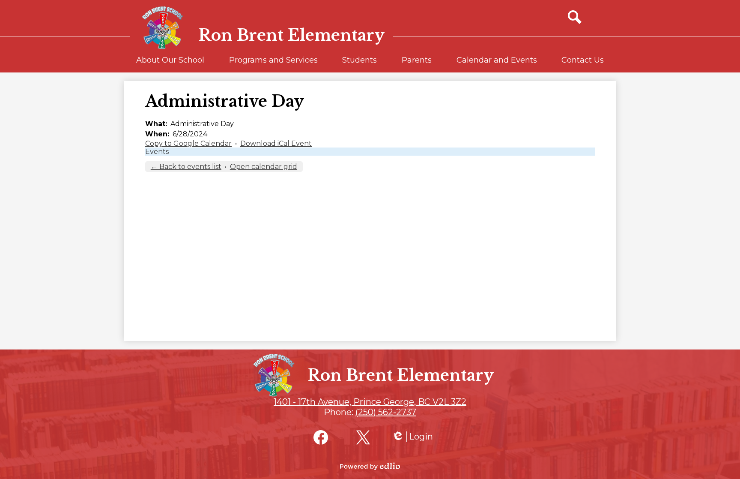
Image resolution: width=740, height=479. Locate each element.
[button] (170, 63)
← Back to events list (186, 167)
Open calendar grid (263, 167)
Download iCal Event (276, 143)
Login (412, 436)
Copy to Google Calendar (188, 143)
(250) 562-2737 (385, 412)
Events (157, 152)
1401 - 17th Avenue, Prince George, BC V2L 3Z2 (370, 402)
